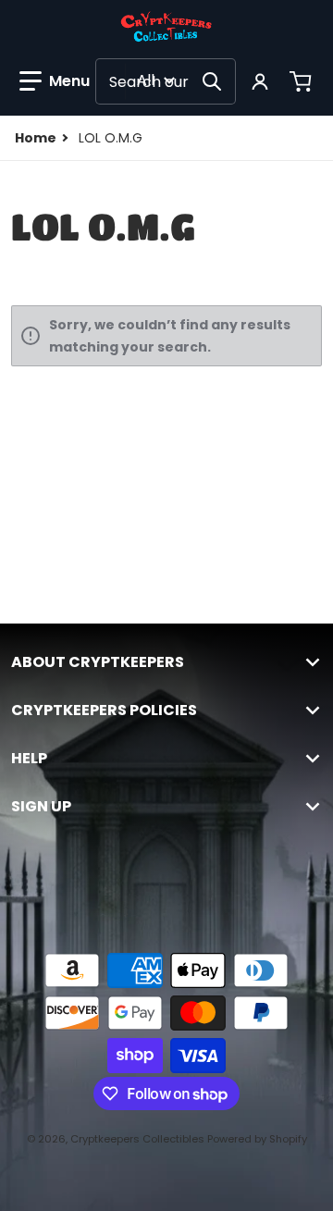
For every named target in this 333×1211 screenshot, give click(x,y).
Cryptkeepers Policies (104, 710)
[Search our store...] (212, 81)
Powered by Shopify (257, 1138)
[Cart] (302, 81)
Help (29, 758)
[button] (54, 81)
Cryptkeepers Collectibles (138, 1138)
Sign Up (41, 806)
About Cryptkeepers (97, 662)
